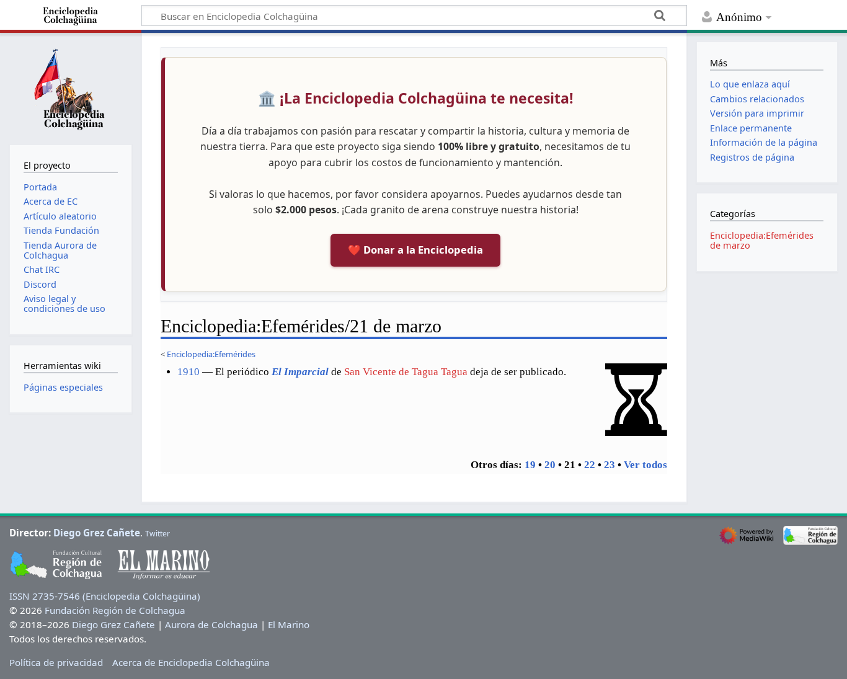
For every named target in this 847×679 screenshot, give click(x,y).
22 (589, 465)
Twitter (157, 533)
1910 (188, 372)
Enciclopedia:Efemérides (211, 354)
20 (550, 465)
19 (530, 465)
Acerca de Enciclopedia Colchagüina (191, 662)
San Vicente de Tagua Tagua (406, 372)
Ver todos (645, 465)
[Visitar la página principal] (70, 87)
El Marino (288, 624)
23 (609, 465)
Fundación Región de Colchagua (115, 610)
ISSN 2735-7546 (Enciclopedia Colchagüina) (104, 596)
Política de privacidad (56, 662)
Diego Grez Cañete (96, 532)
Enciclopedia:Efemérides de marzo (762, 240)
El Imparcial (300, 372)
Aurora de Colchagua (211, 624)
